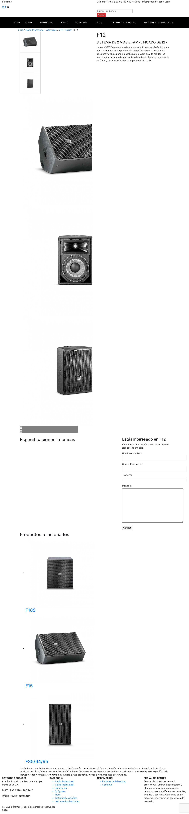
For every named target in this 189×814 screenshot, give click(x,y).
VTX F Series (65, 30)
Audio (28, 22)
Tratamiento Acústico (123, 22)
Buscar (101, 15)
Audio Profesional (34, 30)
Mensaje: (126, 485)
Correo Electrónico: (132, 464)
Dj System (81, 22)
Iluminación (46, 22)
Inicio (16, 22)
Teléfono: (127, 475)
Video (64, 22)
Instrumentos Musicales (158, 22)
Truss (98, 22)
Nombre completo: (132, 453)
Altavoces (51, 30)
